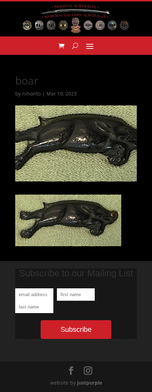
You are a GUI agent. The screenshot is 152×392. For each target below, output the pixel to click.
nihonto (31, 93)
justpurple (89, 382)
